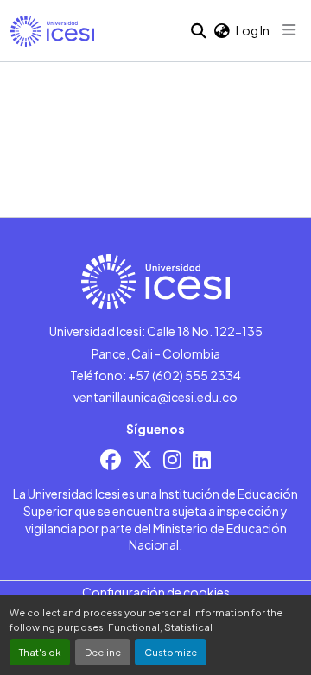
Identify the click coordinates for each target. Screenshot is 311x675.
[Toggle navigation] (289, 30)
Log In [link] (253, 30)
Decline (103, 652)
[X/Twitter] (142, 459)
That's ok (39, 652)
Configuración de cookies (156, 592)
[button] (52, 31)
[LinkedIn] (202, 459)
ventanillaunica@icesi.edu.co (155, 396)
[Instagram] (172, 459)
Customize (170, 652)
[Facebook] (110, 459)
